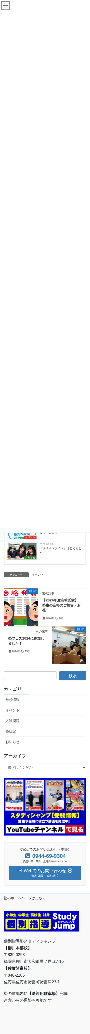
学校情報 (13, 700)
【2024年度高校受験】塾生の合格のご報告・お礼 (61, 605)
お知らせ (30, 557)
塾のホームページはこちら (25, 898)
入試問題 (13, 721)
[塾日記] (21, 607)
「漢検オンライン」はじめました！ (61, 551)
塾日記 (11, 731)
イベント (30, 537)
